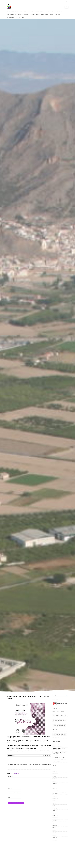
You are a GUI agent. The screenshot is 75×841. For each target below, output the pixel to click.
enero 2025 (54, 788)
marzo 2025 (55, 783)
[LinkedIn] (45, 755)
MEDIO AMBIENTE (10, 14)
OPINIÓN (23, 17)
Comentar (10, 776)
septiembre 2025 (55, 773)
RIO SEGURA (32, 14)
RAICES (24, 11)
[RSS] (67, 1)
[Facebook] (39, 755)
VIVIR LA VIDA (58, 11)
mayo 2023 (54, 832)
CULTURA (42, 11)
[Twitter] (41, 755)
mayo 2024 (54, 803)
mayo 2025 (54, 778)
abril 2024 (54, 805)
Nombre (10, 788)
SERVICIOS (18, 17)
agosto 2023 (55, 825)
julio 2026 (54, 768)
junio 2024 (54, 800)
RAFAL (20, 11)
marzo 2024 (55, 808)
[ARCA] (9, 8)
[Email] (50, 755)
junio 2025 (54, 776)
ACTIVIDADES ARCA (10, 17)
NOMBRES (52, 11)
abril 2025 (54, 781)
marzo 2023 (55, 837)
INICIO (8, 11)
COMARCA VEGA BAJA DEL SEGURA (21, 14)
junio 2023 (54, 830)
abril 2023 (54, 835)
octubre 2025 (55, 771)
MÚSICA (47, 11)
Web (9, 797)
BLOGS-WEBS (57, 14)
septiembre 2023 (55, 822)
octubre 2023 (55, 820)
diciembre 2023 (55, 815)
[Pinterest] (43, 755)
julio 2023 (54, 827)
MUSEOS (38, 14)
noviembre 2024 (55, 793)
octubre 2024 (55, 795)
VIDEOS (51, 14)
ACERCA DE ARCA (14, 11)
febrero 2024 (55, 810)
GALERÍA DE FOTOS (44, 14)
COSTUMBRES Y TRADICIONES (33, 11)
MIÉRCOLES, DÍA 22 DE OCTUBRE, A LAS (59, 715)
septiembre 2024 (55, 798)
